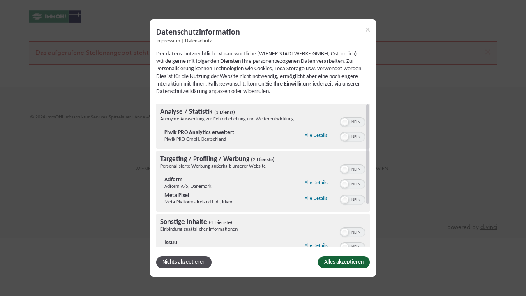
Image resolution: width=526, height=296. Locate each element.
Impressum (168, 41)
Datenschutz (198, 41)
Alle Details (316, 135)
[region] (263, 175)
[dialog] (263, 148)
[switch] (352, 121)
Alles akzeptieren (344, 262)
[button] (344, 122)
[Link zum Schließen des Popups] (368, 30)
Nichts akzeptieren (183, 262)
